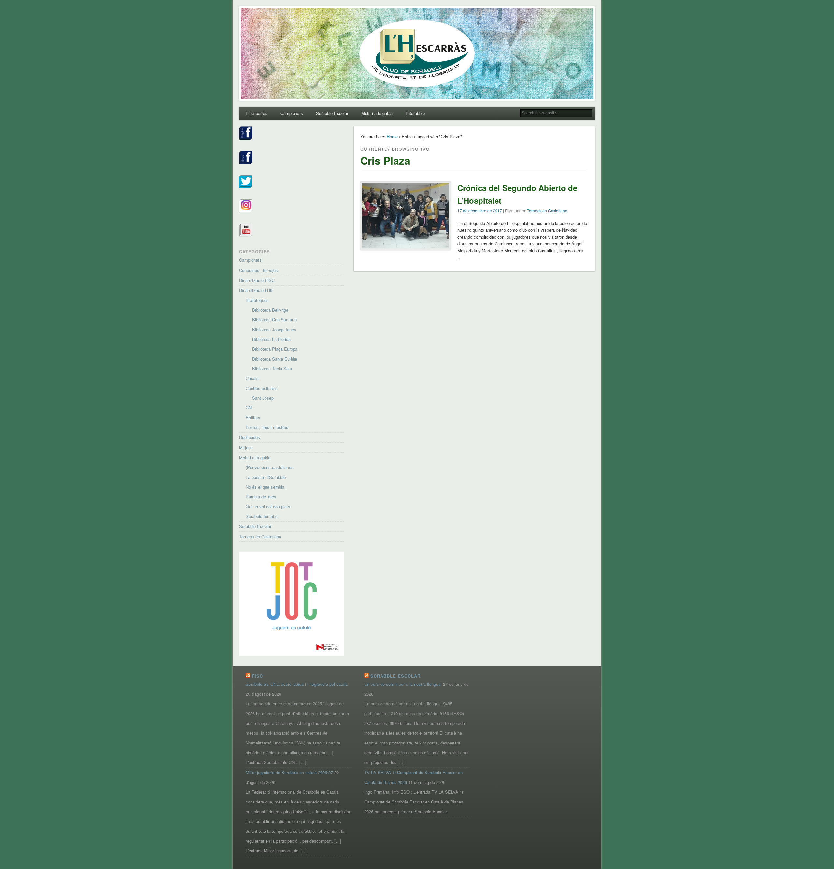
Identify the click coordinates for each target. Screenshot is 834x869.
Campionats (291, 113)
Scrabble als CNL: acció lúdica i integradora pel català (297, 684)
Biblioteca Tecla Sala (272, 368)
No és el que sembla (265, 487)
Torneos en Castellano (547, 210)
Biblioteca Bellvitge (270, 310)
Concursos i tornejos (258, 270)
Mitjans (246, 447)
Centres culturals (262, 388)
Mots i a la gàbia (377, 113)
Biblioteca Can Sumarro (274, 320)
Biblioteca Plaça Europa (274, 349)
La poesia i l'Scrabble (266, 477)
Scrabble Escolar (332, 113)
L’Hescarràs (256, 113)
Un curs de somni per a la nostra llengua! (403, 684)
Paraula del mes (261, 496)
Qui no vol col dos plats (268, 506)
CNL (250, 408)
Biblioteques (257, 300)
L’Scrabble (415, 113)
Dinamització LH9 (255, 290)
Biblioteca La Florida (271, 339)
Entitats (253, 417)
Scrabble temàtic (262, 516)
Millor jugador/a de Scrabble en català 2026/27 (289, 772)
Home (392, 136)
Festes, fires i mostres (267, 427)
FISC (257, 676)
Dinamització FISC (257, 280)
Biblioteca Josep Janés (274, 329)
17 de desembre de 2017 (479, 210)
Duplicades (249, 437)
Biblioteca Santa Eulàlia (274, 359)
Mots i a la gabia (254, 457)
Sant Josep (263, 398)
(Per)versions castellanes (270, 467)
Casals (252, 378)
